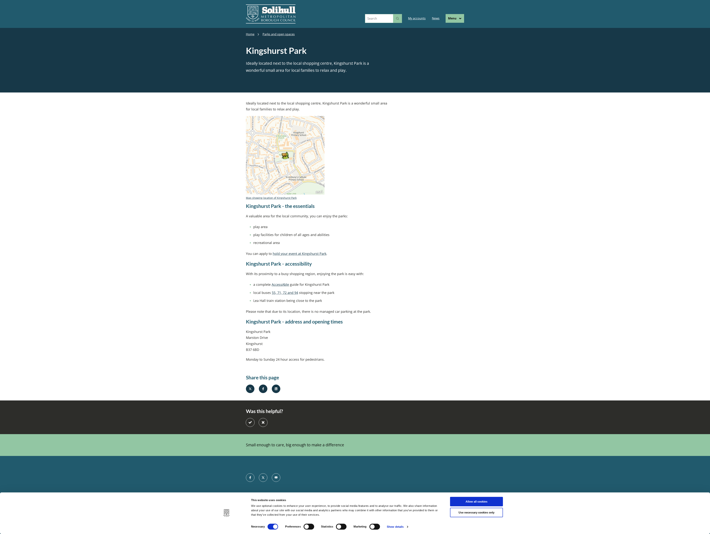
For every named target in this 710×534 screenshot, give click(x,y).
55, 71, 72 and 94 (285, 292)
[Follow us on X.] (263, 477)
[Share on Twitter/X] (250, 389)
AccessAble (280, 284)
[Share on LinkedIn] (276, 389)
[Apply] (397, 18)
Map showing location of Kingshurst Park (271, 198)
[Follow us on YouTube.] (276, 477)
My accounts (417, 18)
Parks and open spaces (279, 34)
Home (250, 34)
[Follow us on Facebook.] (250, 477)
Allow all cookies (476, 501)
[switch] (309, 527)
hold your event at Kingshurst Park (299, 253)
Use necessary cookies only (476, 512)
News (435, 18)
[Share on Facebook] (263, 389)
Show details (395, 526)
